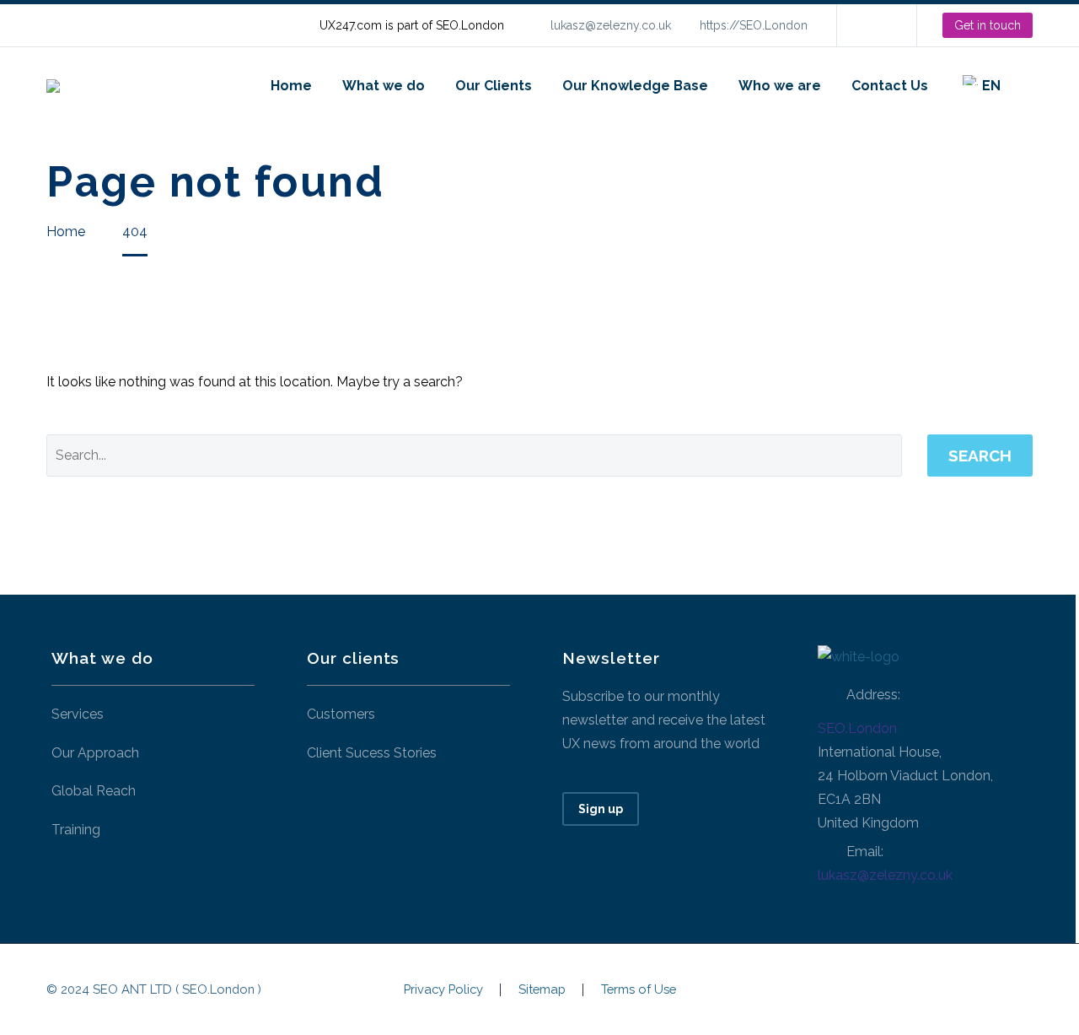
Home (291, 86)
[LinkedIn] (875, 25)
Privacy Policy (443, 990)
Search (980, 455)
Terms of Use (638, 990)
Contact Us (889, 86)
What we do (383, 86)
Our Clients (493, 86)
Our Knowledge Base (635, 86)
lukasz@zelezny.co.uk (610, 25)
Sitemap (542, 990)
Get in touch (987, 25)
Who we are (779, 86)
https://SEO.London (754, 25)
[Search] (1032, 85)
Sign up (600, 809)
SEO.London (857, 728)
